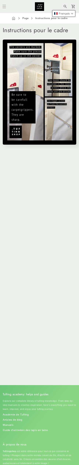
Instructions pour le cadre (51, 18)
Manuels (8, 424)
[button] (4, 6)
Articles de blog (12, 419)
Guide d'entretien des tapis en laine (25, 430)
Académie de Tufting (16, 414)
